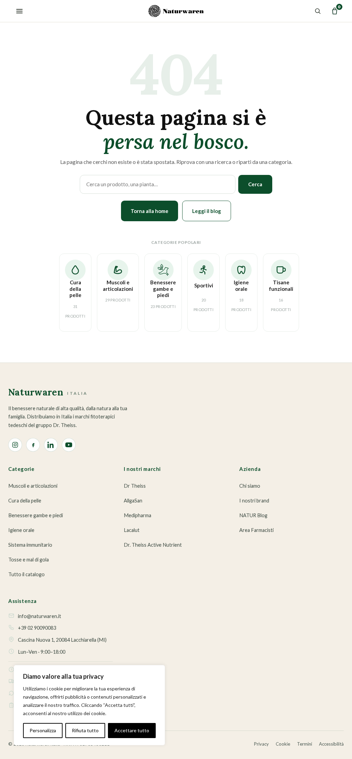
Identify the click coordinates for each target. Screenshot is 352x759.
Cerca (255, 184)
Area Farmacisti (256, 530)
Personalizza (43, 730)
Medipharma (137, 515)
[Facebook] (33, 445)
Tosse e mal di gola (28, 559)
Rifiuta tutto (85, 730)
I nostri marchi (142, 469)
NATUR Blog (253, 515)
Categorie (21, 469)
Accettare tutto (131, 730)
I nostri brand (254, 500)
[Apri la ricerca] (316, 11)
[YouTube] (69, 445)
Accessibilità (331, 744)
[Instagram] (15, 445)
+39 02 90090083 (37, 628)
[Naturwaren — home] (176, 11)
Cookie (283, 744)
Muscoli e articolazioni (32, 486)
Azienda (250, 469)
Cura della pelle (24, 500)
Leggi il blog (206, 211)
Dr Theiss (135, 486)
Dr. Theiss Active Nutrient (153, 545)
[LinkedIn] (51, 445)
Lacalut (132, 530)
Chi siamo (249, 486)
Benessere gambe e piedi (35, 515)
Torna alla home (149, 211)
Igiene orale (21, 530)
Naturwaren (48, 393)
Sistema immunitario (30, 545)
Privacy (261, 744)
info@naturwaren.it (39, 616)
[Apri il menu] (17, 11)
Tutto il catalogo (26, 574)
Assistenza (22, 601)
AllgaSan (133, 500)
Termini (304, 744)
